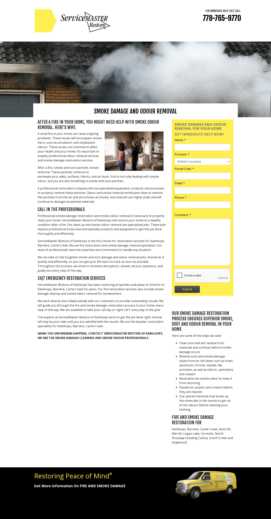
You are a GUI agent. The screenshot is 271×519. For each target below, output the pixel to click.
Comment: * (183, 215)
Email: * (180, 183)
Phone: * (181, 198)
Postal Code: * (184, 169)
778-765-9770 (222, 18)
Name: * (180, 140)
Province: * (182, 154)
